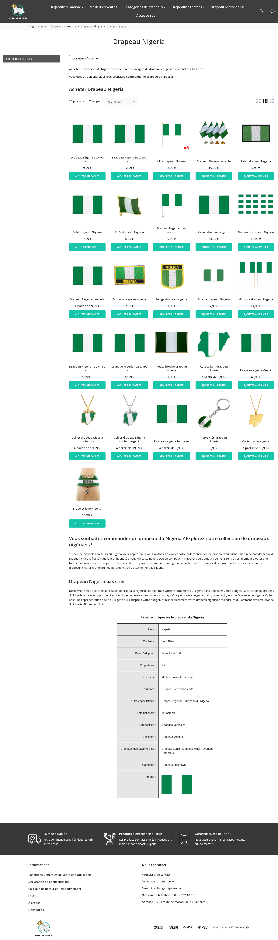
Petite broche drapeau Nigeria (171, 368)
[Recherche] (262, 11)
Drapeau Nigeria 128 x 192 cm (129, 368)
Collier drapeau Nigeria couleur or (87, 439)
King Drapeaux (37, 26)
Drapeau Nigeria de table (214, 161)
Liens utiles (36, 910)
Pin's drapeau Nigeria (129, 232)
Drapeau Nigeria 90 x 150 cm (129, 159)
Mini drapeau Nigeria (171, 161)
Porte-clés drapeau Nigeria (214, 439)
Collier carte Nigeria (255, 441)
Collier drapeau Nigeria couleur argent (129, 439)
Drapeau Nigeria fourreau (171, 441)
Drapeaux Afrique (91, 26)
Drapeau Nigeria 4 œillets (87, 299)
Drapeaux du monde (63, 26)
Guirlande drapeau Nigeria (256, 232)
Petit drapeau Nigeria (87, 232)
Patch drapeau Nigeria (256, 161)
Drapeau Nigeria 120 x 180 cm (87, 368)
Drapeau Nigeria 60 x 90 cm (87, 159)
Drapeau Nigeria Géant (255, 370)
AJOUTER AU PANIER (87, 176)
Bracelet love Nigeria (87, 508)
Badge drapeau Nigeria (171, 299)
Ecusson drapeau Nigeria (129, 299)
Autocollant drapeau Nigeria (214, 368)
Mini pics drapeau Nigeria (255, 299)
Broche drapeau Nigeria (214, 299)
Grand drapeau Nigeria (213, 232)
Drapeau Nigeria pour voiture (171, 230)
